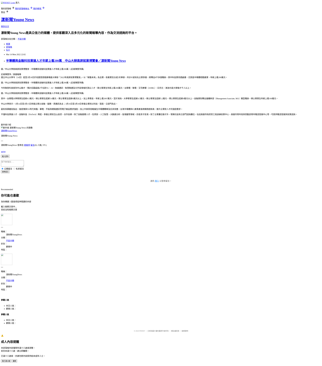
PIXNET (142, 331)
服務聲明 (185, 331)
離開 (14, 361)
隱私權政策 (175, 331)
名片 (8, 50)
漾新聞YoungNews (9, 131)
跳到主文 (5, 26)
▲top (3, 151)
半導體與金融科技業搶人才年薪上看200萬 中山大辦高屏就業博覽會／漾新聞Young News (66, 60)
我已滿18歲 (6, 361)
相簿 (8, 44)
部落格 (9, 47)
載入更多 (5, 156)
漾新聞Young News (17, 19)
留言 (33, 145)
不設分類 (22, 39)
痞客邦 (27, 145)
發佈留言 (5, 172)
